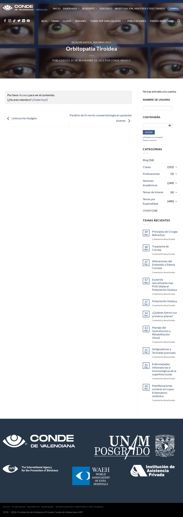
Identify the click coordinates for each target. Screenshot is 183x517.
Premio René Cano (161, 21)
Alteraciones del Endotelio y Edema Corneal (163, 264)
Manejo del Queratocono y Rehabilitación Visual (161, 332)
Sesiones (80, 21)
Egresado (106, 8)
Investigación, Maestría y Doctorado (140, 8)
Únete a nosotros (149, 140)
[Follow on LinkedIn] (23, 20)
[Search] (178, 20)
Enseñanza (70, 8)
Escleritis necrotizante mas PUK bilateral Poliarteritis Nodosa (164, 285)
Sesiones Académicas (150, 183)
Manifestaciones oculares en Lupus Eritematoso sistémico (163, 391)
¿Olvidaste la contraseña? (153, 137)
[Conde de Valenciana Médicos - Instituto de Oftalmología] (25, 8)
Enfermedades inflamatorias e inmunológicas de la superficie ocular (164, 369)
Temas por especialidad (105, 21)
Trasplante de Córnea (160, 248)
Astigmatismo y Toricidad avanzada (163, 350)
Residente (88, 8)
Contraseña (151, 117)
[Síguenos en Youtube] (28, 20)
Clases (67, 21)
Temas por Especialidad (150, 201)
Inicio (57, 8)
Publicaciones (136, 21)
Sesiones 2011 (102, 42)
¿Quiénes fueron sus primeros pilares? (164, 314)
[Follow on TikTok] (14, 20)
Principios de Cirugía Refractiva (164, 233)
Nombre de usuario (156, 99)
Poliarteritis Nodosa (164, 301)
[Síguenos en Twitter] (19, 20)
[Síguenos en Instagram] (9, 20)
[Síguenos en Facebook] (5, 20)
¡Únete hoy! (39, 99)
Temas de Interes (153, 192)
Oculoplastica (81, 42)
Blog (44, 21)
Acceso (23, 95)
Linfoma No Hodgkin (24, 118)
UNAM (55, 21)
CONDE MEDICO (121, 60)
